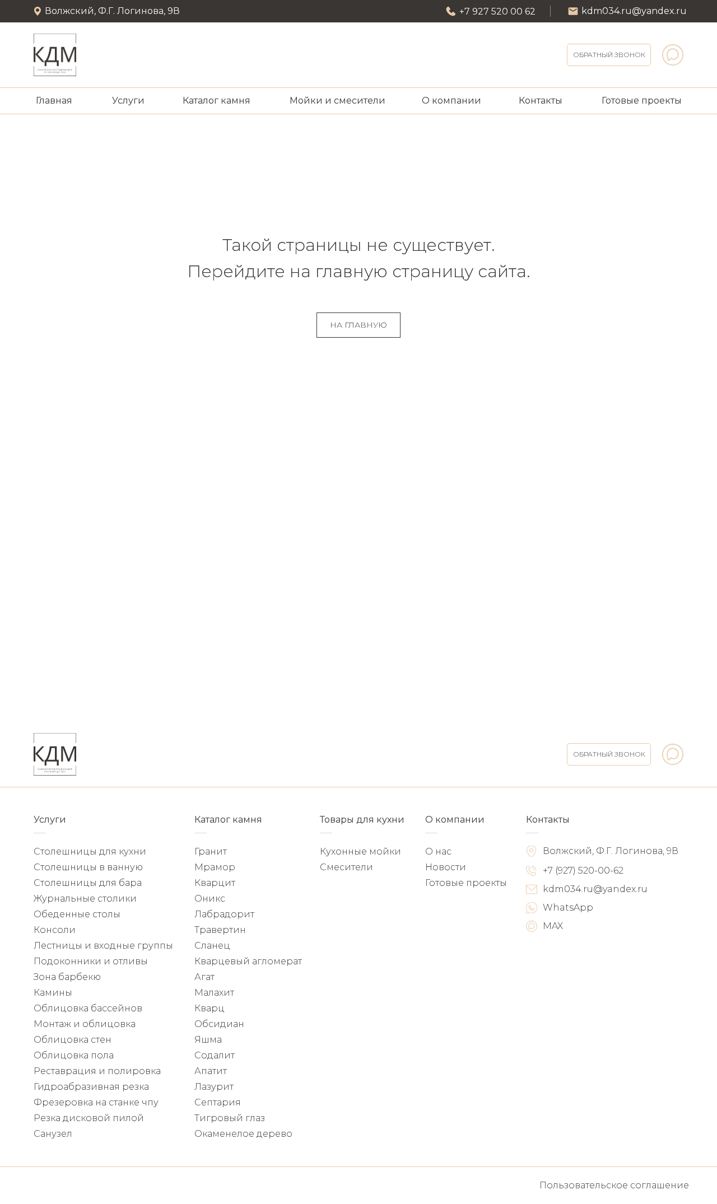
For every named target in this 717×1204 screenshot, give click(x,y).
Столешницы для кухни (90, 851)
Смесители (346, 867)
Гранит (210, 851)
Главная (54, 100)
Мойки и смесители (337, 100)
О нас (438, 851)
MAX (553, 926)
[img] (55, 55)
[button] (609, 55)
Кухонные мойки (360, 851)
